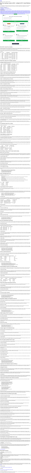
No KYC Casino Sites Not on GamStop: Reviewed (24, 10)
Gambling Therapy (10, 467)
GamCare (6, 467)
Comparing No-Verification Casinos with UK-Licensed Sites (15, 13)
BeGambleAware (3, 467)
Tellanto (1, 0)
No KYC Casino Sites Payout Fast (24, 11)
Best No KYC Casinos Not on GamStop (4, 10)
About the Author (11, 469)
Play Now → (15, 21)
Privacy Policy (1, 469)
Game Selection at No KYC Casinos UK (8, 11)
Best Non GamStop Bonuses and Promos (16, 11)
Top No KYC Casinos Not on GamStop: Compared (13, 10)
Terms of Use (4, 469)
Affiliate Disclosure (8, 469)
